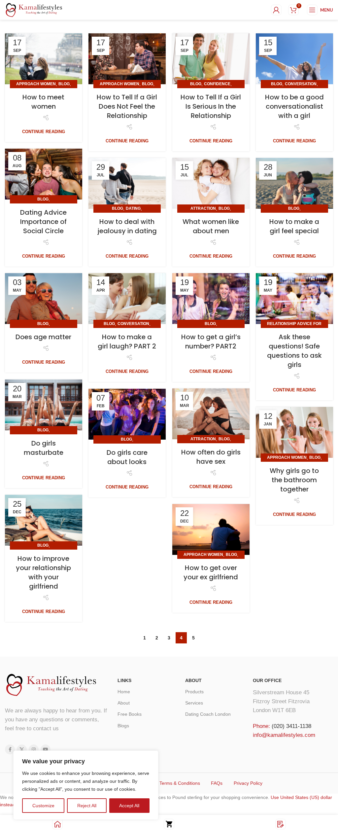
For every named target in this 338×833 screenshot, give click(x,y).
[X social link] (22, 749)
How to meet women (43, 101)
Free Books (130, 714)
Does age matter (43, 337)
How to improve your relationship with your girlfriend (43, 572)
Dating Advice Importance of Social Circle (43, 221)
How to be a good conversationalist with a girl (294, 106)
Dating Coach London (208, 714)
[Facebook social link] (10, 749)
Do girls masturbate (43, 448)
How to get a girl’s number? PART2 (211, 341)
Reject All (86, 805)
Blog (64, 84)
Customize (43, 805)
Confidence (217, 84)
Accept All (129, 805)
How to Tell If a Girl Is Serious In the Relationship (211, 106)
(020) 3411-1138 (291, 726)
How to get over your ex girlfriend (211, 572)
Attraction (203, 208)
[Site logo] (34, 9)
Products (194, 691)
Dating (133, 208)
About (124, 703)
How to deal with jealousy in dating (127, 226)
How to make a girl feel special (294, 226)
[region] (85, 785)
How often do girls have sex (211, 457)
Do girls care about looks (127, 457)
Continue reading (43, 131)
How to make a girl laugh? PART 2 (127, 341)
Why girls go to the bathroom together (294, 480)
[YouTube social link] (46, 749)
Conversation (301, 84)
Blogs (123, 725)
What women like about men (211, 226)
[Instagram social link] (34, 749)
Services (194, 703)
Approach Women (36, 84)
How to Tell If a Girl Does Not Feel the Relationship (127, 106)
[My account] (276, 10)
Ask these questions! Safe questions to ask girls (294, 350)
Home (124, 691)
